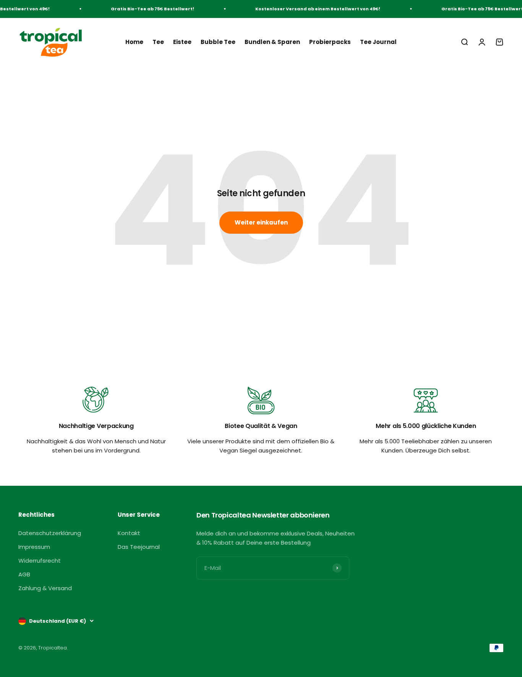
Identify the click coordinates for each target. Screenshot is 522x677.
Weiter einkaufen (261, 222)
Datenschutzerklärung (49, 533)
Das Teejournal (139, 547)
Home (134, 41)
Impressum (34, 547)
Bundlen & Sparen (272, 41)
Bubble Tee (218, 41)
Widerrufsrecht (39, 561)
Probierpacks (330, 41)
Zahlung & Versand (45, 588)
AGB (24, 574)
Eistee (182, 41)
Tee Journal (378, 41)
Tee (158, 41)
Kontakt (129, 533)
